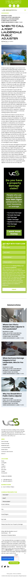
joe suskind (10, 41)
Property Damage (5, 443)
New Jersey (3, 469)
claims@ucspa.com (7, 479)
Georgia (3, 471)
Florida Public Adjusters (9, 20)
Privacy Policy (17, 266)
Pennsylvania (4, 473)
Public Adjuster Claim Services (10, 17)
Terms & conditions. (17, 573)
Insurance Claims (6, 15)
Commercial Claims (5, 447)
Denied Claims (4, 449)
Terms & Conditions (10, 267)
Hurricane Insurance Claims (9, 22)
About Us (3, 453)
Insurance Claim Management (10, 19)
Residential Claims (5, 445)
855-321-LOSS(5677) (7, 481)
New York (3, 467)
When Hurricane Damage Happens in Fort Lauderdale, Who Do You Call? (13, 361)
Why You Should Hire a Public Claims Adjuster (12, 395)
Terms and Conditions (7, 555)
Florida (2, 461)
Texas (2, 464)
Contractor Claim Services (7, 451)
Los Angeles (3, 462)
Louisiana (3, 466)
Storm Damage (4, 441)
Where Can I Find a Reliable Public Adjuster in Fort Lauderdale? (13, 327)
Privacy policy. (10, 573)
